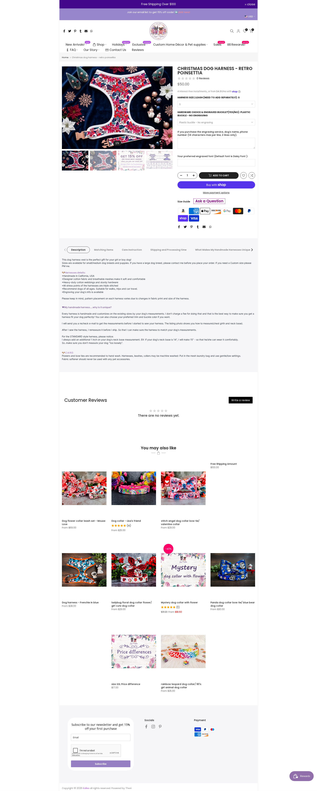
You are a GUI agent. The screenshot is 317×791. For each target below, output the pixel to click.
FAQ (73, 50)
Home (65, 57)
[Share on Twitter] (69, 31)
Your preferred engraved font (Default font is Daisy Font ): (212, 156)
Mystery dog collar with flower (179, 602)
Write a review (240, 400)
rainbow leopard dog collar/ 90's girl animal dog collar (181, 685)
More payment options (216, 192)
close (67, 4)
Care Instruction (132, 249)
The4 (128, 788)
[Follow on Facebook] (146, 727)
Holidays (120, 44)
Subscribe (100, 763)
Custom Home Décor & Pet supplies (179, 44)
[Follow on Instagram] (153, 727)
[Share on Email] (86, 31)
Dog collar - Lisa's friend (126, 521)
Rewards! (239, 44)
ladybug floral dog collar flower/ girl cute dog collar (131, 604)
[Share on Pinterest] (75, 31)
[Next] (166, 107)
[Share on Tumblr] (80, 31)
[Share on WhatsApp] (91, 31)
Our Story (90, 50)
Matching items (103, 249)
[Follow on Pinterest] (160, 727)
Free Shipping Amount (224, 464)
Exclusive (141, 44)
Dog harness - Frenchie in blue (80, 602)
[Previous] (67, 107)
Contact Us (117, 50)
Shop (100, 44)
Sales (218, 44)
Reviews (138, 50)
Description (78, 249)
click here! (184, 12)
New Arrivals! (77, 44)
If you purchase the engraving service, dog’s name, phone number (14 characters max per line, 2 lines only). (212, 133)
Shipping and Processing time (168, 249)
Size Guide (183, 201)
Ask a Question (209, 201)
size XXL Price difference (125, 684)
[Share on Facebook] (64, 31)
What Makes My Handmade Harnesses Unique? (223, 249)
